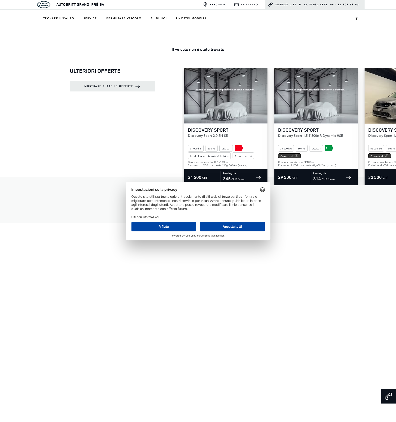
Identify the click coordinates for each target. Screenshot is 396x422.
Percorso (218, 4)
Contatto (249, 4)
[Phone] (388, 396)
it (356, 18)
